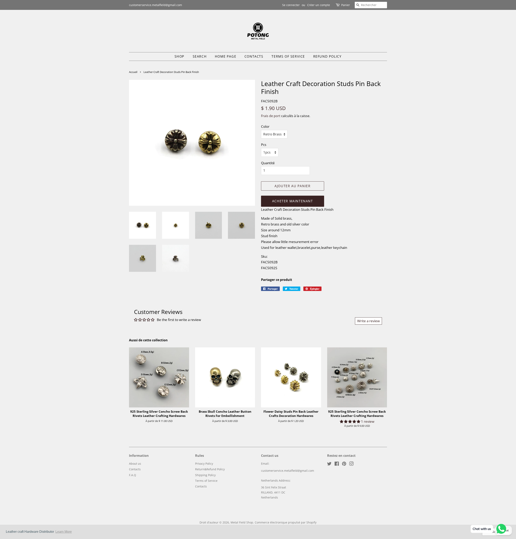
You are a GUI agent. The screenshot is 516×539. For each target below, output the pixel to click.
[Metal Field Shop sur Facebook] (336, 464)
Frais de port (270, 116)
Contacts (253, 56)
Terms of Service (288, 56)
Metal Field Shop (242, 522)
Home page (225, 56)
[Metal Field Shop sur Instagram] (351, 464)
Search (200, 56)
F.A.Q (132, 475)
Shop (179, 56)
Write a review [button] (368, 321)
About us (135, 463)
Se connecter (291, 5)
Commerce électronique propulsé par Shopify (285, 522)
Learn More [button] (63, 531)
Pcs (263, 144)
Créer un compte (318, 5)
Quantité (268, 163)
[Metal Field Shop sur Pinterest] (344, 464)
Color (265, 126)
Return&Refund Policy (210, 469)
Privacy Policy (204, 463)
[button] (350, 421)
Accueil (133, 72)
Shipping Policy (205, 475)
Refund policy (327, 56)
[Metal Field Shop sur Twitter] (329, 464)
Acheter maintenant (292, 201)
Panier (345, 5)
